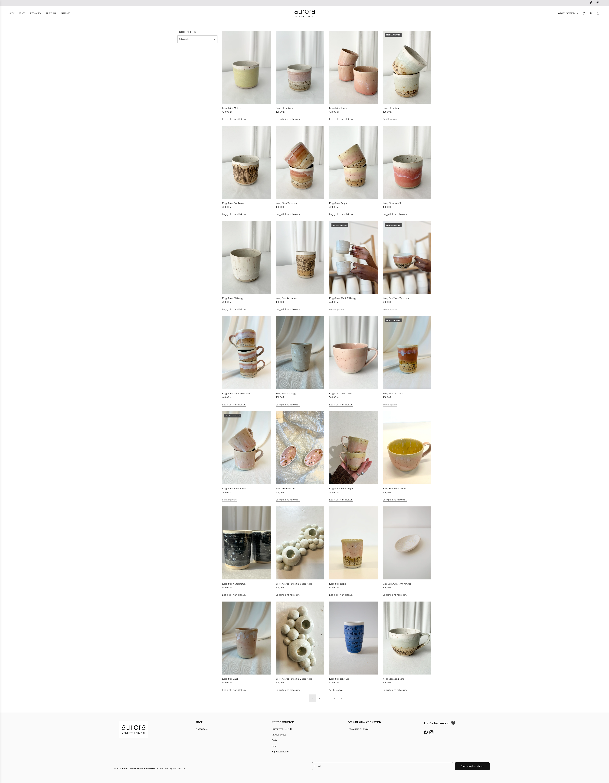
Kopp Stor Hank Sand (393, 679)
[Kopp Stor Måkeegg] (300, 352)
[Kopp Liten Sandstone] (246, 162)
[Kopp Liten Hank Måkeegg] (353, 257)
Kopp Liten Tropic (338, 203)
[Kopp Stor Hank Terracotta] (407, 257)
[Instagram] (597, 2)
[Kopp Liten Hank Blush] (246, 447)
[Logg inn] (590, 13)
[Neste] (341, 698)
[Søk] (583, 13)
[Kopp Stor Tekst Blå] (353, 638)
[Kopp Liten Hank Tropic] (353, 447)
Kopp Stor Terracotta (393, 393)
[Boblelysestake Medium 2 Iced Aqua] (300, 638)
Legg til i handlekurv (234, 119)
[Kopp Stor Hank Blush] (353, 352)
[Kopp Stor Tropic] (353, 542)
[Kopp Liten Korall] (407, 162)
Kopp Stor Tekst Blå (339, 679)
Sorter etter (187, 32)
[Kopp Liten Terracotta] (300, 162)
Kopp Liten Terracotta (286, 203)
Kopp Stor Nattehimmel (234, 583)
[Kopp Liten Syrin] (300, 67)
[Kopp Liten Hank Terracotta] (246, 352)
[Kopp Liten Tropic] (353, 162)
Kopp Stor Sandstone (286, 298)
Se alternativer (336, 690)
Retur (274, 746)
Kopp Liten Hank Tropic (341, 488)
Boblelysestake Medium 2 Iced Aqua (294, 679)
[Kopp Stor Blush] (246, 638)
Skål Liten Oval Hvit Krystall (397, 583)
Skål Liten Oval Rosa (286, 488)
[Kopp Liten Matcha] (246, 67)
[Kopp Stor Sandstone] (300, 257)
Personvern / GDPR (282, 729)
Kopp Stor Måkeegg (286, 393)
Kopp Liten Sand (391, 108)
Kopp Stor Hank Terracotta (396, 298)
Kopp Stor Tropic (337, 583)
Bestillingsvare (390, 119)
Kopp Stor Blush (230, 679)
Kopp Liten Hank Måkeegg (342, 298)
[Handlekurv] (597, 13)
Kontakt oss (201, 729)
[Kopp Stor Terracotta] (407, 352)
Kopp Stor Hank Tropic (394, 488)
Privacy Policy (279, 734)
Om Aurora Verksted (358, 729)
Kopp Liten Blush (338, 108)
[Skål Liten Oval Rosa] (300, 447)
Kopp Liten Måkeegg (232, 298)
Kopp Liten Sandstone (233, 203)
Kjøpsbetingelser (280, 751)
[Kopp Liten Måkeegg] (246, 257)
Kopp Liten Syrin (284, 108)
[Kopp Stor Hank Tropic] (407, 447)
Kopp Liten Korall (392, 203)
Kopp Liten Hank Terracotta (236, 393)
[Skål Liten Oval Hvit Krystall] (407, 542)
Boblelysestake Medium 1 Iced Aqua (294, 583)
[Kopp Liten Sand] (407, 67)
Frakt (274, 740)
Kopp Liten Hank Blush (234, 488)
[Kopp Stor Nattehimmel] (246, 542)
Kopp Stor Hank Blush (340, 393)
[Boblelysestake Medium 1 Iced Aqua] (300, 542)
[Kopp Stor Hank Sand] (407, 638)
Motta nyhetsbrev (472, 766)
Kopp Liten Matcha (231, 108)
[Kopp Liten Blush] (353, 67)
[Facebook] (590, 2)
